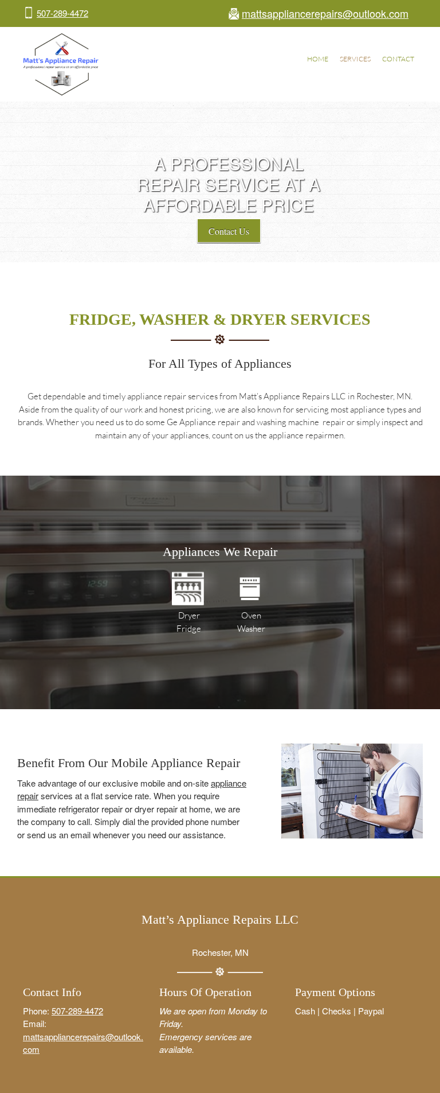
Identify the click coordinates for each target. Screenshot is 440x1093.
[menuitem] (317, 60)
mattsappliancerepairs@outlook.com (325, 13)
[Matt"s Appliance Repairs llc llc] (61, 64)
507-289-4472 (62, 13)
